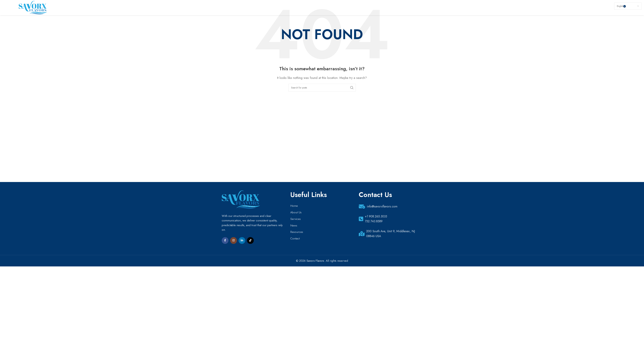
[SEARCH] (352, 88)
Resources (296, 232)
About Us (296, 212)
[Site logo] (33, 7)
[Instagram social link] (233, 240)
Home (294, 206)
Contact (295, 238)
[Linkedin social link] (242, 240)
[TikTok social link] (250, 240)
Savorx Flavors (315, 261)
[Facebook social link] (225, 240)
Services (295, 219)
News (293, 225)
